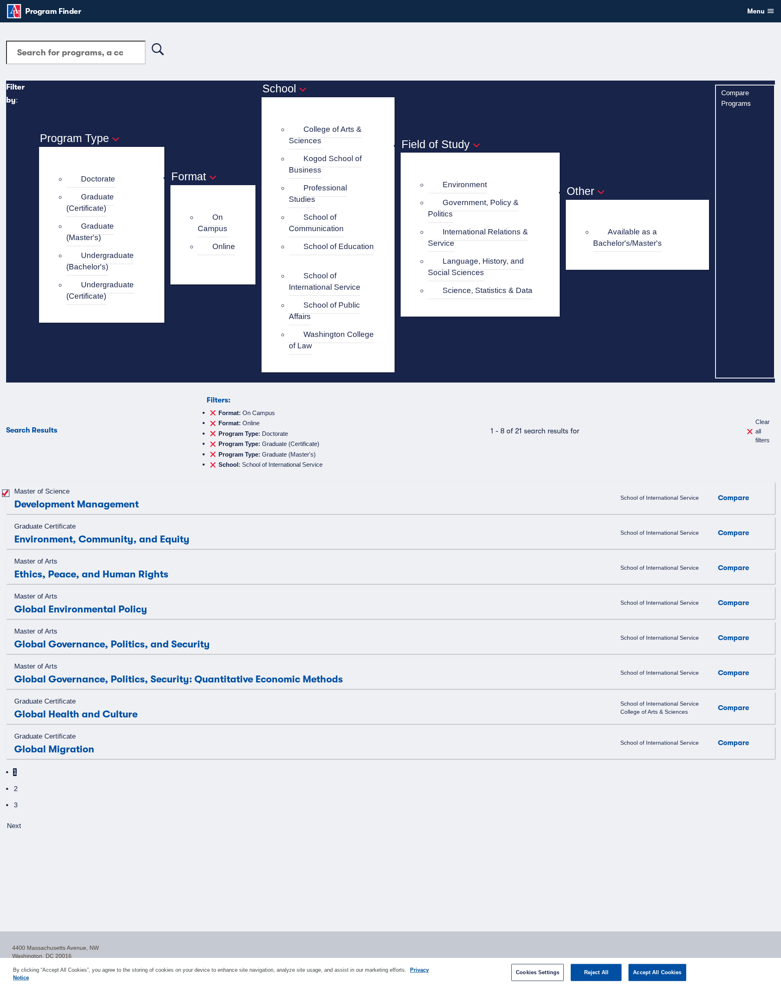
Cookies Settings (537, 972)
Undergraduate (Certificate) (100, 290)
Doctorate (98, 179)
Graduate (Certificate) (90, 202)
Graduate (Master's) (90, 232)
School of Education (338, 246)
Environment (465, 184)
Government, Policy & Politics (473, 208)
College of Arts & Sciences (325, 135)
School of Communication (316, 223)
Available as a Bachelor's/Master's (627, 237)
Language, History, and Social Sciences (476, 267)
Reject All (596, 972)
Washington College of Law (331, 340)
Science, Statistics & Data (487, 290)
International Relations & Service (478, 237)
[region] (390, 972)
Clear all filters (762, 431)
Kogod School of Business (325, 164)
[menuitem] (105, 179)
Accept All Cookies (657, 972)
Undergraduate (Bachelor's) (100, 261)
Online (223, 246)
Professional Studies (318, 194)
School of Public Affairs (324, 311)
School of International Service (324, 281)
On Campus (212, 223)
